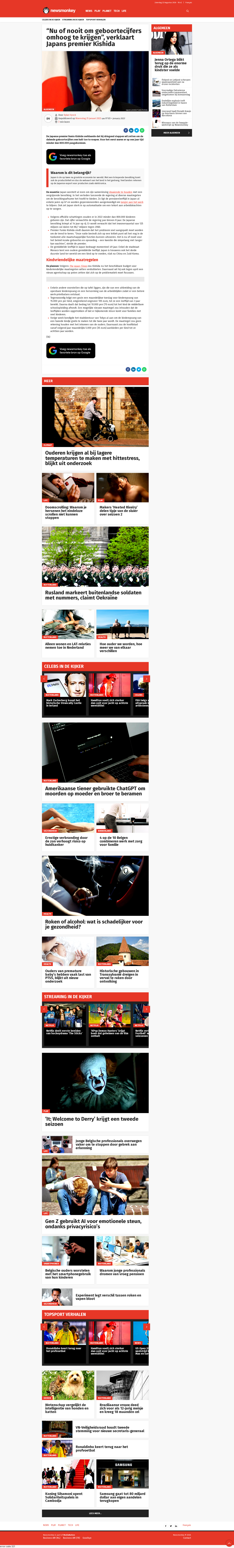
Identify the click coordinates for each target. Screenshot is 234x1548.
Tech (117, 10)
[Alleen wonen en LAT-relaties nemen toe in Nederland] (68, 611)
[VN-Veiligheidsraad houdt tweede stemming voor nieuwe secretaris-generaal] (57, 1422)
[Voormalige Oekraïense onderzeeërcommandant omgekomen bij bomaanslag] (156, 90)
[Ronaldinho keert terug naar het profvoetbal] (57, 1441)
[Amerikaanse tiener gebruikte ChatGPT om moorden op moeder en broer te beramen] (95, 724)
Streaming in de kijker (73, 20)
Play (97, 10)
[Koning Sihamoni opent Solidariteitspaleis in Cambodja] (68, 1461)
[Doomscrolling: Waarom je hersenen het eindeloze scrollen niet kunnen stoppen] (68, 474)
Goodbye (87, 1538)
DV (48, 118)
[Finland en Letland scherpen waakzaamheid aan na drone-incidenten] (156, 79)
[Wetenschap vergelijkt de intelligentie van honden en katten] (68, 1372)
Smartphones (51, 1263)
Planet (107, 10)
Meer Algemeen (177, 133)
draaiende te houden (120, 192)
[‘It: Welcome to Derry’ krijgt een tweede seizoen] (95, 1054)
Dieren (47, 1398)
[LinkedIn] (176, 1525)
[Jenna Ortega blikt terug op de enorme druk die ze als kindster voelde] (171, 33)
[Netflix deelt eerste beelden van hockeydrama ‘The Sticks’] (65, 1005)
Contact (187, 1538)
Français (189, 2)
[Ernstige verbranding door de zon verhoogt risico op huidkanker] (68, 805)
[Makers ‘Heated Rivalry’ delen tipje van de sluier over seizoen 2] (122, 474)
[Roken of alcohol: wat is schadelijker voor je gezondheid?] (95, 857)
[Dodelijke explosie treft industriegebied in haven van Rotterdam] (156, 100)
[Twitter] (171, 1525)
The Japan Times (78, 266)
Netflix (50, 1025)
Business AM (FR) (71, 1538)
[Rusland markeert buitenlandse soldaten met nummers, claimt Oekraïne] (95, 528)
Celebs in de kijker (51, 20)
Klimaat (48, 445)
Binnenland (104, 831)
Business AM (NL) (51, 1538)
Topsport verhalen (95, 20)
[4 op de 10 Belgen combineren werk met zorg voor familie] (122, 805)
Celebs (138, 695)
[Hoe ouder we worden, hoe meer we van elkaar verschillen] (122, 611)
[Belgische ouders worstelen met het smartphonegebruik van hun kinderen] (68, 1237)
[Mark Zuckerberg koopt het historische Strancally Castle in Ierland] (65, 675)
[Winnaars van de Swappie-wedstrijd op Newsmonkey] (156, 121)
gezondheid (50, 831)
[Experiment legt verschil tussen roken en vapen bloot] (57, 1290)
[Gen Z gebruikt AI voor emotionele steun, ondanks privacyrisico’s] (95, 1156)
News (89, 10)
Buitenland (50, 584)
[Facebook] (165, 1525)
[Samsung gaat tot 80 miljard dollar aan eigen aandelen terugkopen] (122, 1461)
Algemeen (49, 109)
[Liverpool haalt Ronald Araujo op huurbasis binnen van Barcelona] (156, 110)
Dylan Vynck (70, 115)
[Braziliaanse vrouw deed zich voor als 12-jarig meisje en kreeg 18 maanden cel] (122, 1372)
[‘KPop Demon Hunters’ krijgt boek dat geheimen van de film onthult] (110, 1005)
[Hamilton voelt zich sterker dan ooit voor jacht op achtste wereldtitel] (110, 675)
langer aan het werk (132, 202)
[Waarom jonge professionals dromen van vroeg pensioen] (122, 1237)
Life (124, 10)
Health (102, 637)
